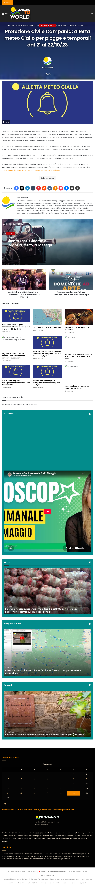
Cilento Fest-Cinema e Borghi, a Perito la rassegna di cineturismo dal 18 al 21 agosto (30, 247)
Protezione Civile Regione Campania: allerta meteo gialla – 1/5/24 (46, 382)
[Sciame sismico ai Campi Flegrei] (47, 317)
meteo (52, 25)
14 (60, 783)
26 (34, 793)
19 (34, 788)
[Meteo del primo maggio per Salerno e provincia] (79, 374)
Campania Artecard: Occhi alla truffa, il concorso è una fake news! (78, 356)
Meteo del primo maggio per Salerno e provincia (77, 387)
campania (43, 25)
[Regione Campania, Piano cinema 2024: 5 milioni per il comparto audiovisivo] (16, 343)
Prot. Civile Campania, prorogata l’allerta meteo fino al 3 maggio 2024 (16, 382)
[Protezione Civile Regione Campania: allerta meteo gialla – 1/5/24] (47, 371)
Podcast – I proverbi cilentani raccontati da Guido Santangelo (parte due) (45, 734)
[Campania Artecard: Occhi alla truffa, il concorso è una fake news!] (79, 344)
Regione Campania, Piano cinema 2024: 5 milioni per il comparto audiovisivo (13, 355)
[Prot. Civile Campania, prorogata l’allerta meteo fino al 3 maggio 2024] (16, 371)
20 (47, 788)
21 (60, 788)
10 (8, 783)
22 (74, 788)
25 (21, 793)
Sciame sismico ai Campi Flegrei (47, 327)
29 (74, 793)
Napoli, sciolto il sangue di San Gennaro (78, 328)
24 (8, 793)
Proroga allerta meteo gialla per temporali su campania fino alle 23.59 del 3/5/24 (47, 353)
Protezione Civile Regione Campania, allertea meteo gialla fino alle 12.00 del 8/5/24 (16, 326)
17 (8, 788)
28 (61, 793)
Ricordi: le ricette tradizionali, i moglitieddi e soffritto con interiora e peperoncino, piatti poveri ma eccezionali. (41, 610)
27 (47, 793)
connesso (14, 404)
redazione (46, 67)
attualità (10, 233)
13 (47, 783)
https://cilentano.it (47, 875)
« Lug (4, 804)
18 (21, 788)
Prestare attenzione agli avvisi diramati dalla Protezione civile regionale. (31, 170)
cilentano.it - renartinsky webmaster (54, 872)
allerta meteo (48, 178)
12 (34, 783)
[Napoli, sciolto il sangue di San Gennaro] (79, 317)
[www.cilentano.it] (20, 13)
